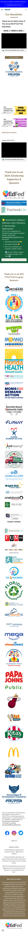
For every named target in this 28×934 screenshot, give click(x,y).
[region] (14, 4)
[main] (14, 15)
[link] (14, 42)
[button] (2, 10)
